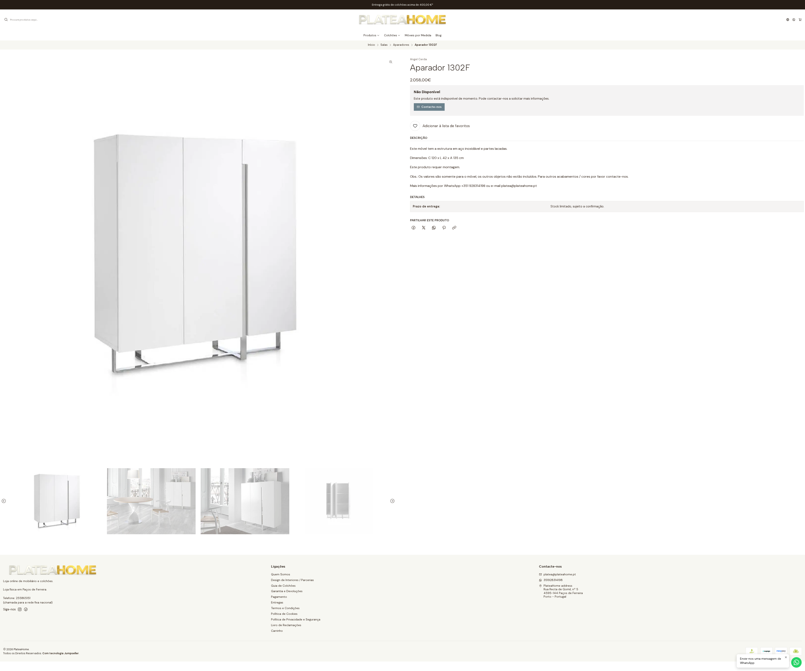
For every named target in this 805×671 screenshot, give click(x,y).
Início (371, 44)
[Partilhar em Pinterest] (444, 228)
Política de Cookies (284, 614)
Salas (384, 44)
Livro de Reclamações (286, 625)
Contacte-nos (431, 106)
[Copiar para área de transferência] (454, 228)
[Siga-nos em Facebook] (26, 609)
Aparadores (401, 44)
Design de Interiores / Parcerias (292, 580)
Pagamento (279, 597)
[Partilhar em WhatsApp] (433, 228)
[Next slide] (392, 501)
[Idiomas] (787, 20)
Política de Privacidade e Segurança (295, 619)
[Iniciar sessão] (793, 20)
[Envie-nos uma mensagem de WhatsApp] (796, 662)
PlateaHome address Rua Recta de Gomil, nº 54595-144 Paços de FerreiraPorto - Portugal (563, 591)
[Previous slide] (4, 501)
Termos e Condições (285, 608)
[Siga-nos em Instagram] (20, 609)
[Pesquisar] (6, 20)
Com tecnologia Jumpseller (60, 653)
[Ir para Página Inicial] (402, 19)
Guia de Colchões (283, 586)
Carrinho (277, 631)
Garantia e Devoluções (287, 591)
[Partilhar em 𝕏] (423, 228)
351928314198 (553, 580)
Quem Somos (280, 574)
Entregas (277, 602)
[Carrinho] (800, 20)
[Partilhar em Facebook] (413, 228)
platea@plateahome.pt (560, 574)
